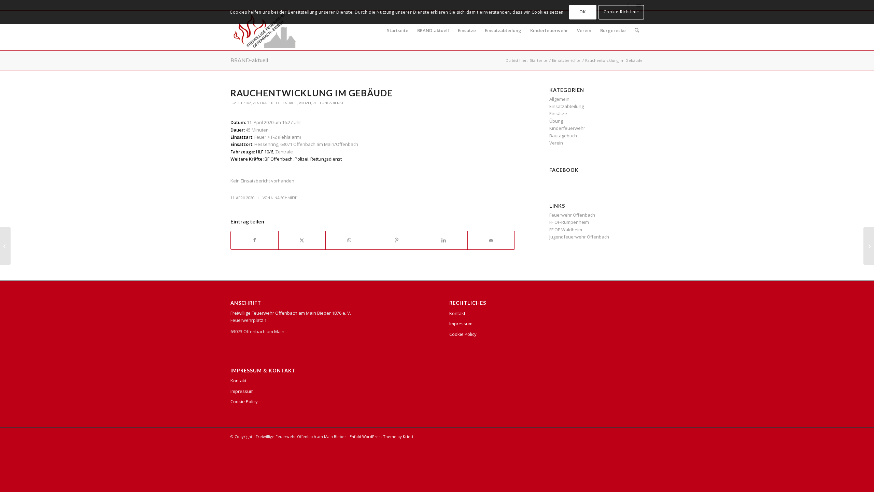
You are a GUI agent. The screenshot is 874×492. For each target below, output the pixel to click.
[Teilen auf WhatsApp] (349, 240)
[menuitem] (637, 30)
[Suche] (637, 30)
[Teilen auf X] (302, 240)
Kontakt (238, 381)
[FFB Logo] (264, 30)
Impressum (242, 391)
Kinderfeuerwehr (549, 30)
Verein (584, 30)
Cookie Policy (244, 401)
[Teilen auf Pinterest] (396, 240)
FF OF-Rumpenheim (569, 222)
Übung (556, 121)
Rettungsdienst (328, 103)
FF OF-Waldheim (565, 230)
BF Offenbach (284, 103)
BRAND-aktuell (433, 30)
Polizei (305, 103)
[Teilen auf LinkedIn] (443, 240)
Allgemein (559, 99)
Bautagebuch (563, 136)
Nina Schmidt (284, 198)
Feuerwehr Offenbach (572, 215)
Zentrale (261, 103)
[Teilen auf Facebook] (254, 240)
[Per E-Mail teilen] (491, 240)
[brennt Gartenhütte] (5, 246)
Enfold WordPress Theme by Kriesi (381, 436)
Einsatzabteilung (503, 30)
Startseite (397, 30)
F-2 (233, 103)
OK (582, 12)
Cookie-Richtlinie (621, 12)
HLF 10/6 (244, 103)
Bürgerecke (613, 30)
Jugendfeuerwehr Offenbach (579, 237)
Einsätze (467, 30)
